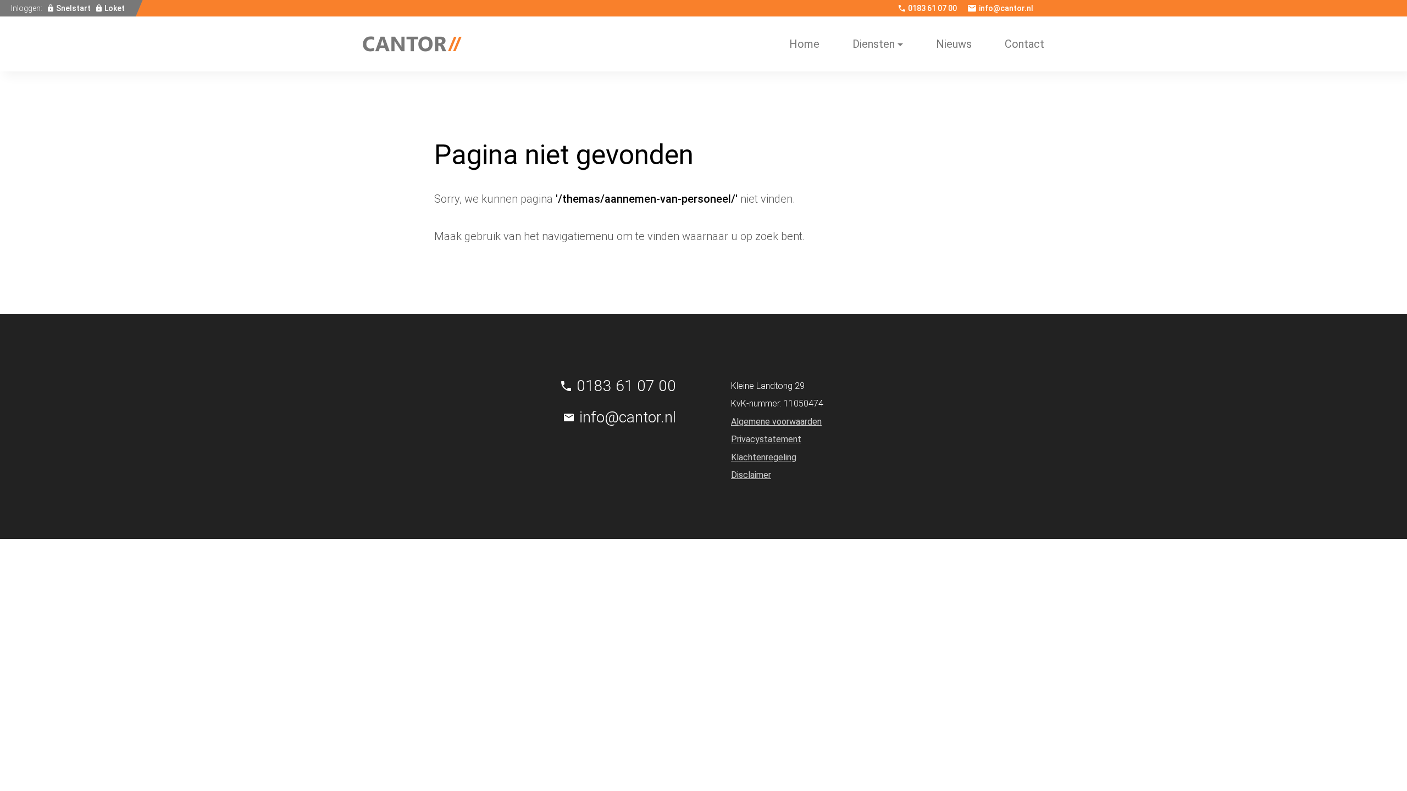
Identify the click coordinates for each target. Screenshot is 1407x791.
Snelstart (73, 8)
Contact (1024, 44)
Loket (114, 8)
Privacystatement (766, 439)
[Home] (412, 44)
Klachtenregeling (763, 457)
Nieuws (954, 44)
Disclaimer (751, 475)
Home (804, 44)
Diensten (873, 44)
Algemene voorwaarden (776, 421)
